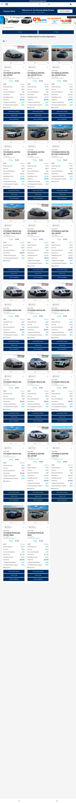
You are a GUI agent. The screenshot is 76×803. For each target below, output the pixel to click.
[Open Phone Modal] (39, 4)
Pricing (11, 81)
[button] (5, 20)
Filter (57, 32)
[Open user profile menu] (71, 4)
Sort (21, 32)
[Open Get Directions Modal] (49, 4)
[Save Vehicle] (23, 67)
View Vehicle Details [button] (14, 111)
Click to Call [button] (14, 115)
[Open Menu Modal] (2, 4)
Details (17, 81)
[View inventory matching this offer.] (38, 20)
